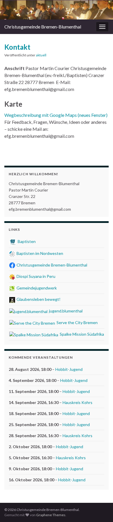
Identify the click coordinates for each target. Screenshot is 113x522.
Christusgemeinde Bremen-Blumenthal (42, 26)
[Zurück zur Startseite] (56, 9)
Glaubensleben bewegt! (38, 299)
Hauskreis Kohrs (77, 402)
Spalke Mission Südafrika (81, 334)
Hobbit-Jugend (69, 369)
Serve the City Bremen (77, 322)
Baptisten (26, 241)
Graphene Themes (50, 515)
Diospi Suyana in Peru (35, 276)
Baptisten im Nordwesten (39, 253)
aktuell (41, 55)
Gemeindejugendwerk (36, 287)
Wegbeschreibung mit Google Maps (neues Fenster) (55, 115)
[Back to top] (100, 509)
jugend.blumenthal (65, 310)
